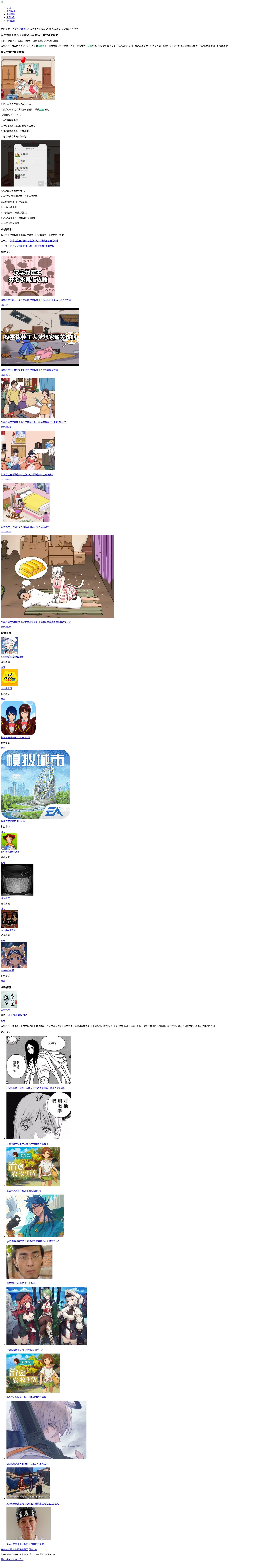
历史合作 (33, 1549)
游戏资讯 (23, 29)
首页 (8, 8)
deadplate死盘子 (8, 930)
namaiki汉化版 (7, 970)
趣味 (40, 46)
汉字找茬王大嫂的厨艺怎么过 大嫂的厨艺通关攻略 (34, 240)
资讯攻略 (10, 17)
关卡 (44, 46)
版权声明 (14, 1549)
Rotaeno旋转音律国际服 (12, 657)
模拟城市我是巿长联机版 (13, 821)
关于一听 (5, 1549)
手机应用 (10, 14)
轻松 (25, 1015)
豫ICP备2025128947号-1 (12, 1559)
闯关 (15, 1015)
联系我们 (23, 1549)
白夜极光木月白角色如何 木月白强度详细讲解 (32, 246)
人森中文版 (6, 688)
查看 (3, 667)
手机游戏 (10, 11)
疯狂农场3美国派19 (10, 852)
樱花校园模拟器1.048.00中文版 (15, 737)
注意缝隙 (5, 898)
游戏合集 (10, 21)
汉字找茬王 (6, 1010)
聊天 (41, 109)
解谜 (89, 46)
